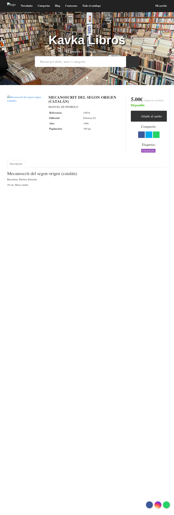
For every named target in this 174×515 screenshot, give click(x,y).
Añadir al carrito (151, 116)
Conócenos (71, 5)
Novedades (27, 5)
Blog (57, 5)
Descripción (16, 163)
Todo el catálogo (91, 5)
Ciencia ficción (148, 150)
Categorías (44, 5)
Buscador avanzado (128, 71)
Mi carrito (161, 5)
